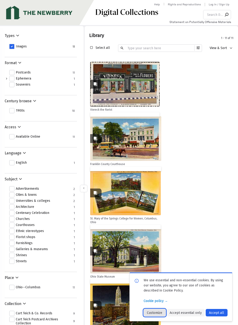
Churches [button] (23, 219)
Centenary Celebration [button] (32, 213)
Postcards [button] (23, 72)
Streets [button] (21, 261)
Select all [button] (103, 48)
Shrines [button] (21, 255)
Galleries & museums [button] (32, 249)
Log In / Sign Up (219, 4)
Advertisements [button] (27, 189)
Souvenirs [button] (23, 84)
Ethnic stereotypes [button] (30, 231)
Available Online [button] (28, 137)
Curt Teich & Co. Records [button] (34, 313)
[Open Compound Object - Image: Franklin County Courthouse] (125, 138)
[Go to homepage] (47, 12)
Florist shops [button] (25, 237)
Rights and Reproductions (184, 4)
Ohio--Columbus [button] (28, 287)
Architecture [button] (25, 207)
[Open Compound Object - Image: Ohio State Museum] (125, 251)
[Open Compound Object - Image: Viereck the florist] (125, 84)
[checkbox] (155, 66)
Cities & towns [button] (26, 195)
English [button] (21, 163)
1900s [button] (20, 111)
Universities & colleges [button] (33, 201)
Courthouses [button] (25, 225)
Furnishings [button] (24, 243)
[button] (226, 14)
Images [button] (21, 46)
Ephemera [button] (23, 78)
